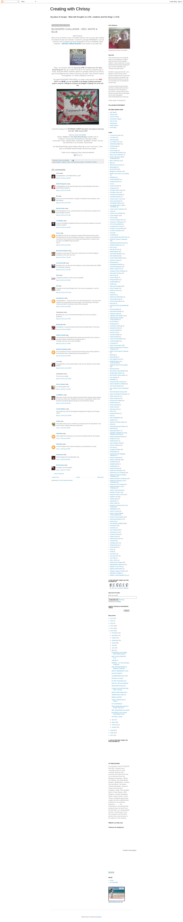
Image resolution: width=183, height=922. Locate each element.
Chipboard (113, 188)
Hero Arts (112, 303)
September (115, 640)
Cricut (111, 233)
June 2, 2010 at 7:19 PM (63, 470)
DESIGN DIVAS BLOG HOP (118, 243)
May (113, 650)
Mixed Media (113, 357)
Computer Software (122, 588)
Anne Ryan (113, 127)
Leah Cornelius (114, 116)
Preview (121, 600)
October (114, 638)
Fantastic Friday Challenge (117, 271)
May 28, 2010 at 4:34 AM (63, 178)
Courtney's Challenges (116, 222)
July (113, 645)
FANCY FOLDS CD (115, 269)
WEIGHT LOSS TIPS (116, 566)
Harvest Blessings (115, 299)
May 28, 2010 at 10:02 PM (63, 368)
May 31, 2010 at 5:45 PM (63, 403)
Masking (112, 355)
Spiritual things (114, 468)
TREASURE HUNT (115, 538)
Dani (57, 275)
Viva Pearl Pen (114, 556)
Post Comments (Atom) (66, 480)
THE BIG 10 (115, 660)
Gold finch (113, 295)
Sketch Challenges (115, 459)
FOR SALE (113, 275)
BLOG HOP (113, 169)
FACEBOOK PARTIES (116, 264)
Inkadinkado (113, 324)
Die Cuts (112, 247)
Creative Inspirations (116, 230)
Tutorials (112, 541)
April (113, 720)
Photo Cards (113, 407)
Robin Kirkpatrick (61, 184)
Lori (57, 361)
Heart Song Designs (116, 301)
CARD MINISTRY (115, 179)
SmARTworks (114, 462)
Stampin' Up (113, 496)
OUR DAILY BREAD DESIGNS (71, 43)
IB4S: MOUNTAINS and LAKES (121, 710)
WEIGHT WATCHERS (116, 569)
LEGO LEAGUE (114, 336)
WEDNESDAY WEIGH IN (117, 564)
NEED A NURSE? (117, 697)
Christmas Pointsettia (116, 194)
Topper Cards (114, 536)
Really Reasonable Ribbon (118, 426)
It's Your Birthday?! (117, 704)
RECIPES (113, 428)
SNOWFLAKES (114, 464)
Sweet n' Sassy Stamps (116, 517)
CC (111, 184)
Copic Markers (114, 215)
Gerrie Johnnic (60, 384)
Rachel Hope (60, 465)
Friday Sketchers (115, 279)
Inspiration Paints (115, 328)
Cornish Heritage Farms (117, 220)
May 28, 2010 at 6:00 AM (63, 202)
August (114, 643)
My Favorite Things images (117, 375)
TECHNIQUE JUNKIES (91, 162)
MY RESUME (114, 882)
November (115, 635)
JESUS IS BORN (115, 330)
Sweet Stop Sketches (116, 519)
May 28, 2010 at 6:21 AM (63, 215)
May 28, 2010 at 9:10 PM (63, 356)
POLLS (112, 411)
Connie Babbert (61, 409)
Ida (57, 286)
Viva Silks (113, 558)
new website (113, 377)
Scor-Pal (112, 447)
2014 (112, 621)
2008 (112, 733)
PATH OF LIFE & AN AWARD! (120, 683)
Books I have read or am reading (119, 173)
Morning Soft (113, 368)
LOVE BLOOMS (114, 341)
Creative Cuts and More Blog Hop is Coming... (120, 689)
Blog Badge (113, 167)
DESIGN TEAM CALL (116, 245)
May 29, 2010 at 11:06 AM (63, 378)
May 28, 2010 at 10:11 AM (63, 292)
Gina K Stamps (114, 288)
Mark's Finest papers (116, 345)
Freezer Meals (114, 277)
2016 (112, 618)
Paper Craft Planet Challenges (119, 394)
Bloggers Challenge (61, 162)
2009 (112, 730)
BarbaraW (59, 324)
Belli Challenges (115, 160)
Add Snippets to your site (115, 902)
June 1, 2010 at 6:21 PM (63, 449)
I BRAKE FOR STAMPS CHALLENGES (116, 318)
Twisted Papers (114, 545)
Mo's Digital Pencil (115, 359)
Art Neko (112, 148)
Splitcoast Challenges (116, 470)
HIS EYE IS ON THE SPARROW (119, 305)
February (114, 725)
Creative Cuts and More (117, 228)
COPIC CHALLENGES (116, 213)
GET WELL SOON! (117, 716)
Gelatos (112, 284)
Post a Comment (59, 473)
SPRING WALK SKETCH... (119, 695)
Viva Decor (113, 554)
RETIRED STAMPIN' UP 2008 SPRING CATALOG (118, 433)
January (114, 727)
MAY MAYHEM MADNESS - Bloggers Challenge (120, 667)
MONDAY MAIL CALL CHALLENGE (116, 362)
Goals (111, 292)
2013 (112, 623)
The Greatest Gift (115, 530)
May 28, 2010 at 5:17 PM (63, 319)
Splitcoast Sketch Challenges (118, 478)
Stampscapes (114, 499)
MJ (57, 196)
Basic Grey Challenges (116, 155)
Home (78, 477)
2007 (112, 735)
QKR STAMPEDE (115, 418)
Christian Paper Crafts (116, 190)
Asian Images (114, 150)
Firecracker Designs (116, 273)
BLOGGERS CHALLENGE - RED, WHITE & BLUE (120, 653)
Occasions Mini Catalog (117, 382)
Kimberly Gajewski (62, 349)
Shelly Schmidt (60, 335)
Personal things (114, 405)
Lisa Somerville (61, 263)
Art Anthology (114, 146)
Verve (111, 549)
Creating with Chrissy (70, 9)
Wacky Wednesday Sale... (119, 686)
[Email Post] (72, 160)
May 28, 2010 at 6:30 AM (63, 227)
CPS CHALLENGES (116, 224)
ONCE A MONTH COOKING (118, 384)
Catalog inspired (115, 181)
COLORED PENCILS (116, 203)
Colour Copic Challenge (117, 209)
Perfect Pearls (114, 402)
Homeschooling (114, 309)
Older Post (100, 477)
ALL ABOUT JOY (115, 142)
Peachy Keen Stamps (116, 400)
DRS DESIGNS (114, 256)
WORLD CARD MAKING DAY (118, 575)
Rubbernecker (114, 441)
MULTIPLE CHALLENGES (117, 371)
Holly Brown (113, 123)
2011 (112, 628)
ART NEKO (113, 112)
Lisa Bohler (59, 220)
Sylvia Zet (113, 521)
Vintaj (111, 551)
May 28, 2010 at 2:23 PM (63, 306)
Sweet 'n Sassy (114, 511)
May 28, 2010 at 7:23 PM (63, 343)
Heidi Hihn (59, 433)
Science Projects (115, 445)
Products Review (115, 413)
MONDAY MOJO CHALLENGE (119, 365)
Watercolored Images (116, 562)
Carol (58, 173)
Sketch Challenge (115, 457)
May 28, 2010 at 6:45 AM (63, 245)
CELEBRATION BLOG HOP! (120, 676)
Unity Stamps (114, 547)
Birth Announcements (116, 165)
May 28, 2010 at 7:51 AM (63, 257)
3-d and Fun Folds (115, 135)
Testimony (113, 528)
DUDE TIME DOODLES (117, 258)
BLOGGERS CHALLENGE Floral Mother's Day (119, 713)
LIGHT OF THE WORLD (117, 339)
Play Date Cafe (114, 409)
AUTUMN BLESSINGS (116, 152)
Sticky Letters (114, 503)
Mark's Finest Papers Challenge (119, 351)
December (115, 633)
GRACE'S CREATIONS (116, 297)
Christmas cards (114, 192)
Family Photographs (116, 266)
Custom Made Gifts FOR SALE (119, 237)
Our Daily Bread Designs (79, 137)
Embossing (113, 262)
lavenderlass (60, 298)
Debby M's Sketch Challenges (118, 239)
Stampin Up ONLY (115, 492)
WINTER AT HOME (115, 573)
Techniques (113, 525)
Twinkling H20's (114, 543)
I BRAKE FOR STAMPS (116, 316)
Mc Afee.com (113, 588)
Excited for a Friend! (117, 678)
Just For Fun (113, 332)
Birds (111, 163)
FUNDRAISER (114, 282)
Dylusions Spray (114, 260)
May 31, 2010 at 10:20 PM (63, 415)
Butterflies (113, 177)
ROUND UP (113, 438)
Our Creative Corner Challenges (119, 388)
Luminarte (113, 343)
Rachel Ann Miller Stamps (117, 422)
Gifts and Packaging (116, 286)
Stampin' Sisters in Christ (117, 494)
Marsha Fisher (60, 208)
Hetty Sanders (114, 125)
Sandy (58, 421)
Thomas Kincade (115, 534)
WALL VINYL (114, 560)
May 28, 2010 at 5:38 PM (63, 329)
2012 (112, 626)
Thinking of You (114, 532)
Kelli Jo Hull (113, 121)
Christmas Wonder (115, 196)
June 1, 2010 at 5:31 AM (63, 428)
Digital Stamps (114, 251)
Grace (58, 233)
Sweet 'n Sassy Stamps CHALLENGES (116, 514)
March (114, 722)
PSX (111, 415)
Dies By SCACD (114, 249)
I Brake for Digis (114, 313)
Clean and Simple (115, 201)
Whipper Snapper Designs (117, 571)
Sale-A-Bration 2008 (116, 443)
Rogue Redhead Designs (117, 436)
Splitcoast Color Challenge (117, 472)
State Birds (113, 501)
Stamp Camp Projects (116, 490)
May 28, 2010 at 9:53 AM (63, 280)
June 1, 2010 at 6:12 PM (63, 438)
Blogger (99, 917)
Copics (69, 162)
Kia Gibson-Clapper (115, 119)
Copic (111, 211)
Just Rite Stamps (115, 334)
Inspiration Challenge (116, 326)
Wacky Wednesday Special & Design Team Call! (120, 706)
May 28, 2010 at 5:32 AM (63, 190)
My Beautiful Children (116, 373)
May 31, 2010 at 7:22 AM (63, 389)
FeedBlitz (118, 601)
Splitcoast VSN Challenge (117, 484)
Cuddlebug (113, 235)
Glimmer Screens (115, 290)
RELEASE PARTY (115, 431)
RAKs (111, 424)
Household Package (116, 311)
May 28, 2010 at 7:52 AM (63, 269)
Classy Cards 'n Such (116, 199)
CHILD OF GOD (114, 186)
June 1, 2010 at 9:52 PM (63, 459)
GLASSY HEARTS (117, 673)
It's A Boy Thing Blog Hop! (119, 681)
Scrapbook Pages (115, 449)
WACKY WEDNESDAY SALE (120, 671)
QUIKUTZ (113, 420)
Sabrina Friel (113, 114)
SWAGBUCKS (114, 509)
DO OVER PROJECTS (116, 254)
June (113, 648)
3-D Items (113, 137)
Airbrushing (113, 139)
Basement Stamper (62, 250)
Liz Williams (59, 395)
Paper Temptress (115, 398)
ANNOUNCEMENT (115, 144)
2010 (112, 631)
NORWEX (113, 379)
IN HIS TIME (113, 321)
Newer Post (55, 477)
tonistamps (59, 454)
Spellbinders (113, 466)
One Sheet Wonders (116, 386)
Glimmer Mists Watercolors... (120, 692)
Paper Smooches (115, 396)
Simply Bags (113, 451)
